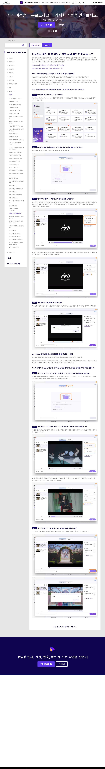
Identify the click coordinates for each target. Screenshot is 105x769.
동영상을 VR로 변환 (14, 113)
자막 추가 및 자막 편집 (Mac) (16, 170)
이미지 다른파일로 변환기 (15, 98)
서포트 (9, 258)
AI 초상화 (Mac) (13, 205)
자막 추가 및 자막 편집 (14, 161)
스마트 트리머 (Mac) (14, 164)
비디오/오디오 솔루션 (13, 264)
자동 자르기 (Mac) (13, 198)
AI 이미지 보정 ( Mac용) (15, 233)
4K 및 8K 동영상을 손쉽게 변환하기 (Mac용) (16, 243)
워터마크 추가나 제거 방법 (15, 158)
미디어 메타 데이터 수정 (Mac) (16, 140)
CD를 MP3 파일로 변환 (14, 110)
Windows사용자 (35, 45)
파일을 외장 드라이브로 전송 (16, 126)
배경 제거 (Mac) (13, 192)
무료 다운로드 (45, 25)
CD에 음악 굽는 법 (13, 107)
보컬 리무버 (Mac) (13, 178)
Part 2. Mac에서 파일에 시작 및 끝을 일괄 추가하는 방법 (47, 68)
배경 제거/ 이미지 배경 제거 (16, 189)
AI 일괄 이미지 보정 (14, 247)
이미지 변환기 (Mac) (14, 134)
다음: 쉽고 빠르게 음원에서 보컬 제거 (65, 627)
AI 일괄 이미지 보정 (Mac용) (16, 239)
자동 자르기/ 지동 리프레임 (15, 195)
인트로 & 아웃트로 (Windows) (13, 209)
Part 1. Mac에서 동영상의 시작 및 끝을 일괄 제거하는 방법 (48, 65)
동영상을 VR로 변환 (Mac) (15, 152)
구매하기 (61, 25)
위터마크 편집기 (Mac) (14, 167)
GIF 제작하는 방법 (13, 101)
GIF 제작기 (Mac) (13, 137)
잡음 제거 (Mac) (13, 186)
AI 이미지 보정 (12, 230)
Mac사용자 (47, 45)
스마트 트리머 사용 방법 (15, 155)
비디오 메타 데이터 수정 (15, 104)
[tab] (16, 58)
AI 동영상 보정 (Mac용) (15, 236)
